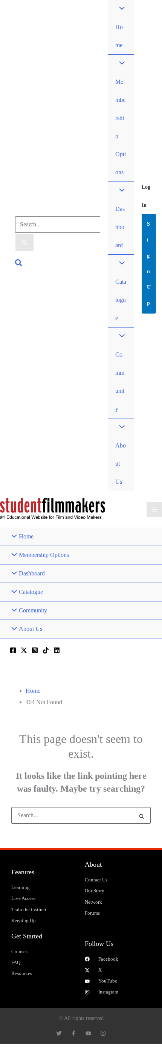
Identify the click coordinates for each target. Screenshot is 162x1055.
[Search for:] (81, 815)
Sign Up (149, 263)
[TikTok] (46, 650)
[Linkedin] (56, 650)
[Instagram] (35, 650)
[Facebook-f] (73, 1033)
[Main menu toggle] (154, 509)
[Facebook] (13, 650)
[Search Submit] (24, 243)
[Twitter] (24, 650)
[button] (19, 264)
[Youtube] (88, 1033)
